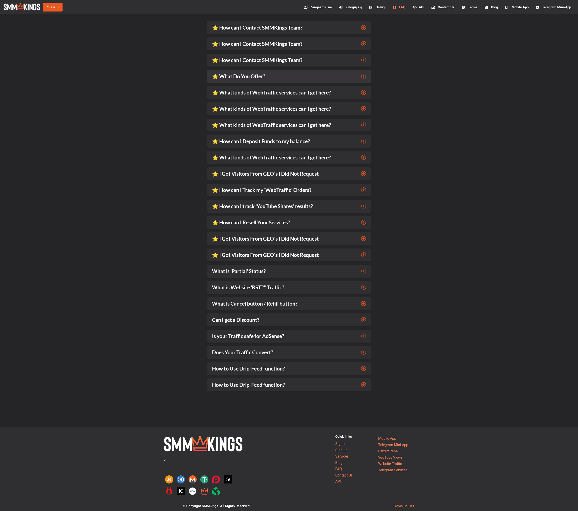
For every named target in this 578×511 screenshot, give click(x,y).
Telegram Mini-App (556, 7)
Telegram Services (392, 470)
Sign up (341, 450)
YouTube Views (390, 457)
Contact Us (446, 7)
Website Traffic (390, 464)
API (421, 7)
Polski (50, 7)
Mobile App (520, 7)
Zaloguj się (353, 7)
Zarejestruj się (321, 7)
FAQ (402, 7)
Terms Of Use (403, 506)
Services (342, 456)
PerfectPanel (388, 451)
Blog (494, 7)
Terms (473, 7)
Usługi (381, 7)
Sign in (340, 444)
